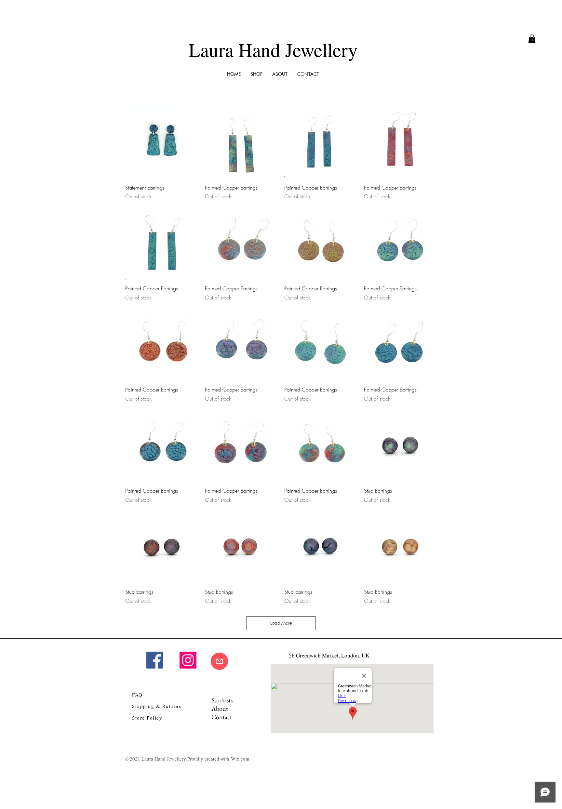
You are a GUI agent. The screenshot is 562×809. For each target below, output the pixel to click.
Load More (281, 623)
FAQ (137, 694)
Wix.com (240, 758)
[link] (532, 38)
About (219, 708)
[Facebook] (154, 660)
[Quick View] (161, 142)
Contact (221, 717)
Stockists (222, 700)
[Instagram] (188, 660)
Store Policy (147, 717)
